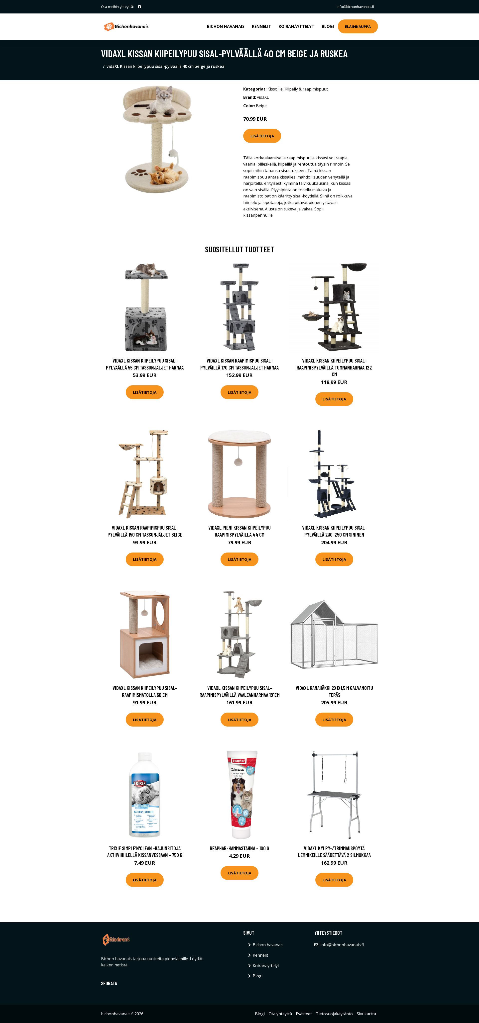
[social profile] (139, 6)
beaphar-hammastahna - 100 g (239, 848)
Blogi (328, 26)
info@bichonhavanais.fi (355, 6)
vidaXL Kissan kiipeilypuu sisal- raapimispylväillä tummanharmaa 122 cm (334, 367)
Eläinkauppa (358, 26)
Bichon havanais (225, 26)
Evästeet (304, 1014)
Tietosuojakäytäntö (334, 1014)
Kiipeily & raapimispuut (306, 89)
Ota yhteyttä (280, 1014)
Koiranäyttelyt (296, 26)
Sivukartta (366, 1014)
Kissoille (275, 89)
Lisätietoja (262, 135)
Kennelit (261, 26)
